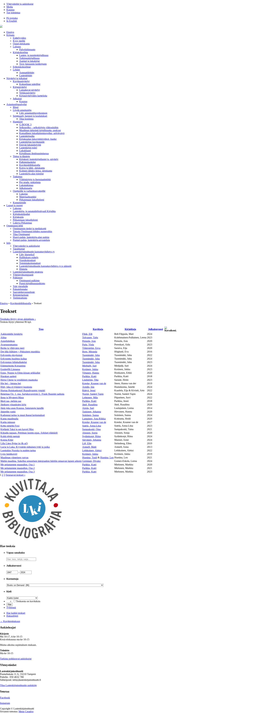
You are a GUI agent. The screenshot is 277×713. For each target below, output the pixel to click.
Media (9, 6)
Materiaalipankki (27, 196)
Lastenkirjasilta (26, 136)
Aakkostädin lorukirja (11, 334)
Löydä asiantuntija (22, 110)
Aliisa (3, 337)
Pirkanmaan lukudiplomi (31, 199)
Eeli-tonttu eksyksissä (11, 355)
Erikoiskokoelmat (22, 66)
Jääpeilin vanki (8, 411)
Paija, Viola (88, 344)
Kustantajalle (19, 202)
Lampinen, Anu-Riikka (94, 418)
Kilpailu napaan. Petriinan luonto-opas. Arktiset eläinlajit (29, 432)
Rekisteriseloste (21, 295)
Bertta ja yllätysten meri (12, 348)
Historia (23, 269)
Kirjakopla (18, 217)
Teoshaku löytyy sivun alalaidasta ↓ (18, 319)
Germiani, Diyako (91, 461)
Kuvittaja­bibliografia (29, 165)
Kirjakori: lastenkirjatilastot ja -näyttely (38, 159)
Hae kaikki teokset (15, 613)
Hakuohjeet (12, 615)
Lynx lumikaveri (8, 454)
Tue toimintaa (13, 12)
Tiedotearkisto (20, 297)
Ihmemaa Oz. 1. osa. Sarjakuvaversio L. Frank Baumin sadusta (32, 394)
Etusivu (10, 32)
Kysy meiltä (19, 40)
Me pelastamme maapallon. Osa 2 (17, 468)
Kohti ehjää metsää (10, 436)
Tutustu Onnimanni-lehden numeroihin (32, 231)
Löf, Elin (86, 443)
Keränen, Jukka (90, 369)
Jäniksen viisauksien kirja (13, 404)
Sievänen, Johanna (91, 439)
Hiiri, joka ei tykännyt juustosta (16, 387)
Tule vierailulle (20, 286)
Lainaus (17, 46)
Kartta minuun (7, 422)
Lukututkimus (26, 185)
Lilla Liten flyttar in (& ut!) (14, 443)
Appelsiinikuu (7, 341)
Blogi (15, 107)
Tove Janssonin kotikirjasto (33, 64)
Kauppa (10, 9)
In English (11, 21)
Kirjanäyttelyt (20, 87)
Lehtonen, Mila (90, 397)
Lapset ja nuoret (14, 205)
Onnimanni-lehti (14, 225)
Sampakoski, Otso (91, 429)
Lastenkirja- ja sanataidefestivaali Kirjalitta (34, 211)
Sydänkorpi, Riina (91, 436)
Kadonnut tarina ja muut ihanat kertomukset (22, 415)
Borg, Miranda (89, 351)
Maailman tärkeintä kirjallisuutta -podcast (40, 130)
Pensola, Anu (89, 341)
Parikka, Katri (89, 376)
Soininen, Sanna (90, 415)
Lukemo (23, 194)
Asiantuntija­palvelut (16, 104)
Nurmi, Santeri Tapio (93, 394)
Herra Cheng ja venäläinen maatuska (19, 379)
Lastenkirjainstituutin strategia (28, 272)
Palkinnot (17, 277)
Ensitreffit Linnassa (10, 369)
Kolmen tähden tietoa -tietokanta (35, 170)
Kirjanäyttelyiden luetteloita (33, 95)
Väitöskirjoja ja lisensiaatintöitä (35, 179)
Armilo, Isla (88, 387)
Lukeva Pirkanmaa (22, 222)
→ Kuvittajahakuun (10, 621)
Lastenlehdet (25, 75)
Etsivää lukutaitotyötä (30, 144)
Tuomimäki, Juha (91, 355)
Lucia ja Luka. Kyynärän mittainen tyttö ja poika (25, 447)
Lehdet (16, 69)
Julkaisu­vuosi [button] (155, 329)
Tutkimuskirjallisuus (29, 58)
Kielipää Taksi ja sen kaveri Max (17, 429)
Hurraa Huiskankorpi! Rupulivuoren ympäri (22, 390)
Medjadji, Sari (89, 365)
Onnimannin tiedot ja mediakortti (29, 228)
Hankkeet (18, 121)
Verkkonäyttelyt (27, 92)
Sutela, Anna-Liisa (91, 425)
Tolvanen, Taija (90, 337)
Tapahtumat (19, 248)
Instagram (5, 703)
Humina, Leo (107, 457)
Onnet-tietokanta (21, 43)
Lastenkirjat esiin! (28, 147)
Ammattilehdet (26, 72)
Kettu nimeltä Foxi (9, 425)
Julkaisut (17, 98)
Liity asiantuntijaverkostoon (33, 113)
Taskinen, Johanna (91, 411)
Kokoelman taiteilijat (29, 84)
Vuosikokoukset (27, 260)
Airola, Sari (88, 408)
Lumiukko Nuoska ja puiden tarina (18, 450)
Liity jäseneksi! (27, 254)
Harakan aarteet (8, 376)
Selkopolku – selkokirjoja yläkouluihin (38, 127)
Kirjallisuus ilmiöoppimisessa (34, 153)
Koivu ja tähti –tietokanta (32, 168)
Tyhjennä (11, 607)
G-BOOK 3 (25, 124)
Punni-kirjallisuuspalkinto (32, 283)
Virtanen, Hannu (90, 372)
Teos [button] (41, 329)
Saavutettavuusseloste (24, 292)
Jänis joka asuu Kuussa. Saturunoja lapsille (22, 408)
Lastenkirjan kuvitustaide (32, 142)
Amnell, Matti (89, 447)
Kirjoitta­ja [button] (130, 329)
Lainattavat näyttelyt (29, 90)
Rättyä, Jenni (88, 390)
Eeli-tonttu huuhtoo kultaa (13, 358)
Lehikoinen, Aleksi (91, 450)
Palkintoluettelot (27, 162)
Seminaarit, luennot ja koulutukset (30, 116)
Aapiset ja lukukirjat (29, 61)
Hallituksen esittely (28, 257)
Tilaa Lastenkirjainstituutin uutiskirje (18, 685)
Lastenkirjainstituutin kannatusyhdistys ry (34, 251)
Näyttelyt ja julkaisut (16, 78)
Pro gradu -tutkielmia (30, 182)
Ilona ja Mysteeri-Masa (12, 397)
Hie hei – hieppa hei (10, 383)
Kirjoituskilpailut (21, 214)
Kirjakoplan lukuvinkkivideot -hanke (38, 139)
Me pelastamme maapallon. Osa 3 (17, 471)
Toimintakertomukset (30, 263)
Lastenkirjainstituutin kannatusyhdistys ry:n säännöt (45, 266)
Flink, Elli (87, 334)
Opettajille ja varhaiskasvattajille (29, 191)
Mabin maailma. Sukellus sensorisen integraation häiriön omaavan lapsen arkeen (41, 461)
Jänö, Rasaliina (89, 404)
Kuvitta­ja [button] (98, 329)
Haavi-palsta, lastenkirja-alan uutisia (31, 237)
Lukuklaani (25, 150)
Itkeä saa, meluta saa (10, 401)
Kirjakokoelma (20, 52)
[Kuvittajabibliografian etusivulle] (32, 539)
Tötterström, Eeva (91, 348)
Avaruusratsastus (8, 344)
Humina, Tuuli (89, 457)
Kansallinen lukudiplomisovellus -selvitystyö (41, 133)
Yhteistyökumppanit (23, 274)
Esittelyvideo (19, 38)
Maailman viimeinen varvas (14, 457)
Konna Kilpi (6, 439)
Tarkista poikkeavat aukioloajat (15, 658)
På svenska (12, 18)
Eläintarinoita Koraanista (12, 365)
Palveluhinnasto (27, 49)
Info (8, 243)
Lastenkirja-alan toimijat (31, 173)
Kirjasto (10, 35)
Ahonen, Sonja (89, 432)
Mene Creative (26, 711)
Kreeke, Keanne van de (94, 383)
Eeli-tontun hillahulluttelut (13, 362)
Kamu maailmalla (9, 418)
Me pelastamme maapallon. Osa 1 (17, 464)
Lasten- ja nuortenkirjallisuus (33, 55)
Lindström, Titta (90, 379)
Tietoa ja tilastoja (21, 156)
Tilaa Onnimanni (21, 234)
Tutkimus (17, 176)
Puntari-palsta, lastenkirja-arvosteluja (31, 240)
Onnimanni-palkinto (29, 280)
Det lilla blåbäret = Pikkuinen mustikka (20, 351)
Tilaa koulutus (26, 118)
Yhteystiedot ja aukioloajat (19, 4)
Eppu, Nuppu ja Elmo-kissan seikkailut (20, 372)
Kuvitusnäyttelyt (21, 81)
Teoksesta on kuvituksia (28, 601)
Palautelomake (20, 289)
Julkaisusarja (25, 188)
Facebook (5, 697)
